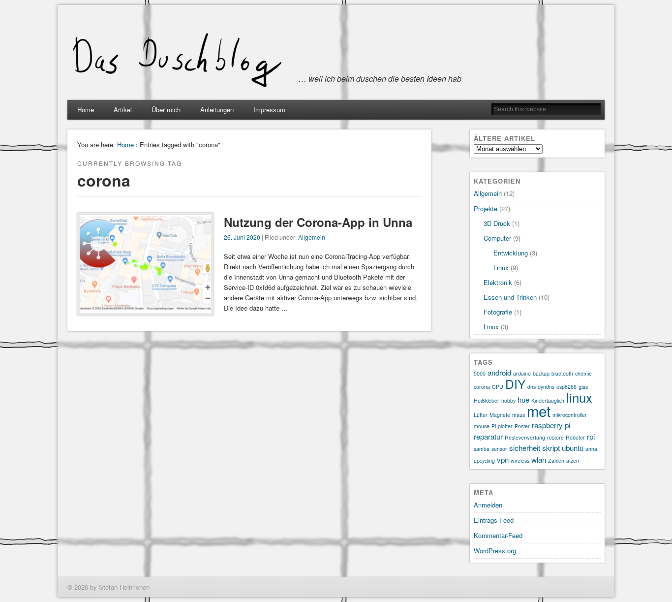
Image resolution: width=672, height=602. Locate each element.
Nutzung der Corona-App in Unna (318, 222)
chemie (583, 373)
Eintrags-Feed (494, 520)
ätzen (572, 460)
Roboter (575, 437)
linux (579, 397)
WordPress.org (495, 550)
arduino (522, 373)
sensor (499, 448)
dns (531, 386)
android (499, 372)
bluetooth (562, 373)
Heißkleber (486, 400)
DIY (515, 383)
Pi (493, 426)
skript (551, 448)
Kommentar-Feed (498, 535)
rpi (591, 436)
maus (518, 414)
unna (591, 448)
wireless (520, 460)
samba (481, 448)
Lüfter (481, 414)
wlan (538, 459)
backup (541, 373)
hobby (508, 400)
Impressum (269, 109)
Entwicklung (510, 252)
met (538, 410)
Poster (522, 426)
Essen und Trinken (510, 297)
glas (583, 386)
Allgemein (311, 237)
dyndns (546, 386)
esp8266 (566, 386)
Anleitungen (217, 109)
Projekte (485, 208)
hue (523, 399)
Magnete (499, 414)
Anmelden (488, 504)
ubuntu (572, 448)
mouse (481, 426)
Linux (501, 267)
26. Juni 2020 (242, 237)
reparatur (488, 436)
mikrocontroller (569, 414)
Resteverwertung (525, 437)
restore (555, 437)
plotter (505, 426)
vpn (503, 459)
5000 (480, 373)
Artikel (123, 109)
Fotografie (498, 312)
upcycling (484, 460)
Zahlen (556, 460)
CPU (497, 386)
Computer (497, 238)
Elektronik (498, 282)
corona (482, 386)
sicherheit (524, 448)
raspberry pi (551, 425)
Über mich (166, 109)
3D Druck (497, 223)
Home (85, 109)
